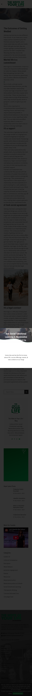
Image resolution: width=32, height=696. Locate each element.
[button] (29, 330)
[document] (16, 348)
